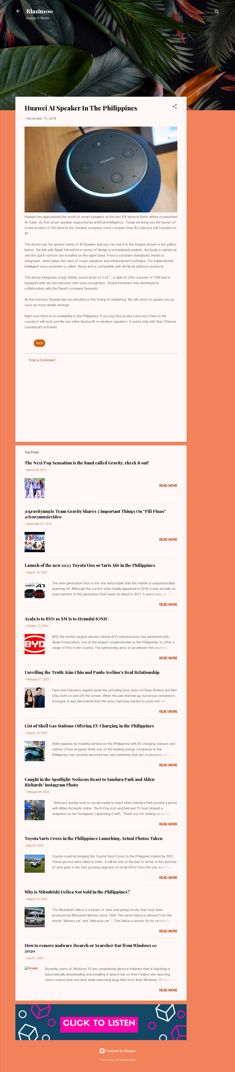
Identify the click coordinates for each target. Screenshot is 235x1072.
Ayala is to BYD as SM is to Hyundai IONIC (66, 619)
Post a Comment (42, 360)
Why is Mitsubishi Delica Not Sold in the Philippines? (77, 892)
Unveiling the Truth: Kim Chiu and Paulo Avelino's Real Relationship (92, 672)
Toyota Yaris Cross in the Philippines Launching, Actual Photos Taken (93, 838)
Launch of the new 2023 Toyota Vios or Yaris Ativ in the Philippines (90, 565)
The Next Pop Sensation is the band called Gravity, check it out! (87, 463)
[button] (174, 107)
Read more (168, 486)
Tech (39, 343)
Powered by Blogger (120, 1051)
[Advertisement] (205, 98)
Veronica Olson (127, 1059)
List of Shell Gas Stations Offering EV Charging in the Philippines (89, 726)
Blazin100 (39, 11)
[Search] (217, 13)
